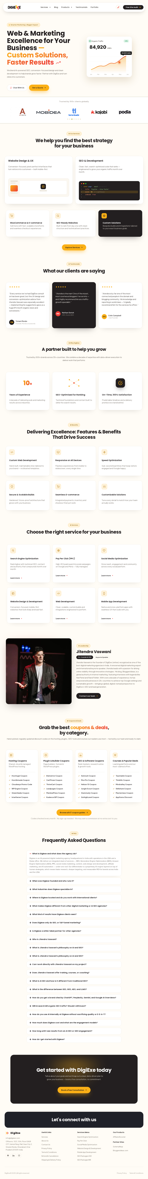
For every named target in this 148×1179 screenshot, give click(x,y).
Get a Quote (37, 87)
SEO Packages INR (84, 1160)
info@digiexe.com (13, 1138)
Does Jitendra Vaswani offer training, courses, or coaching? (60, 972)
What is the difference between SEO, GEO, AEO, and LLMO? (59, 989)
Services (44, 7)
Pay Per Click (82, 1141)
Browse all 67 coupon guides (72, 812)
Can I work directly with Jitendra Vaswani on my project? (59, 964)
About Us (45, 1141)
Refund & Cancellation (50, 1156)
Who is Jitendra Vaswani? (44, 939)
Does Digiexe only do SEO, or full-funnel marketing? (56, 922)
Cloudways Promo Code (22, 784)
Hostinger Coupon (19, 776)
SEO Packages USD (84, 1156)
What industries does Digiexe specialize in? (52, 889)
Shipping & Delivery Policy (51, 1160)
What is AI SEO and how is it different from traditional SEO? (60, 981)
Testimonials (81, 7)
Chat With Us (18, 87)
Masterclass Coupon (124, 793)
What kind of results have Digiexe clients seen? (54, 914)
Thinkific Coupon (123, 780)
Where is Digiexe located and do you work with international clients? (64, 897)
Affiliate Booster (119, 1137)
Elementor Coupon (54, 776)
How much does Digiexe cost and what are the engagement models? (65, 1022)
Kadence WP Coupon (55, 797)
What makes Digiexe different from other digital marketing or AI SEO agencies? (69, 906)
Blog (56, 7)
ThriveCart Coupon (54, 784)
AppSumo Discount (124, 797)
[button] (67, 119)
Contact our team (87, 696)
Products (65, 7)
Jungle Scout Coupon (90, 789)
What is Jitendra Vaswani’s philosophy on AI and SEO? (57, 947)
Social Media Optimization (87, 1144)
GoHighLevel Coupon (90, 797)
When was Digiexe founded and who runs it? (53, 881)
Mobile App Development (86, 1152)
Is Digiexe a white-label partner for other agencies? (56, 931)
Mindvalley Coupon (124, 784)
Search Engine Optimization (87, 1137)
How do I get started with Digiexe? (48, 1039)
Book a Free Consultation (72, 1090)
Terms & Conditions (49, 1152)
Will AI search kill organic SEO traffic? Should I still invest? (59, 1006)
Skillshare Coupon (123, 789)
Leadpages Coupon (54, 789)
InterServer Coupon (20, 797)
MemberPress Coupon (55, 793)
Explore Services (72, 247)
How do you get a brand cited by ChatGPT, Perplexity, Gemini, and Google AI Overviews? (74, 997)
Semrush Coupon (88, 776)
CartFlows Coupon (54, 780)
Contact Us (46, 1144)
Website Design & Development (89, 1148)
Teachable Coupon (124, 776)
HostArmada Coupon (21, 780)
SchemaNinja (118, 1147)
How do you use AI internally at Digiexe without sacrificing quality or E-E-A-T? (69, 1014)
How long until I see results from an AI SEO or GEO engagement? (62, 1031)
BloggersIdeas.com (120, 1150)
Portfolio (94, 7)
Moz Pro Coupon (88, 780)
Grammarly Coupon (89, 793)
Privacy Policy (47, 1148)
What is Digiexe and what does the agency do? (54, 853)
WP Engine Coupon (20, 789)
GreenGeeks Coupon (20, 793)
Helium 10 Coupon (88, 784)
